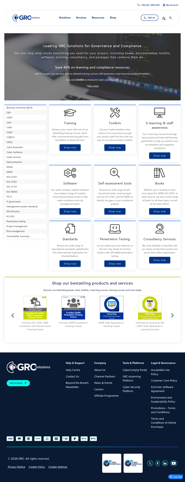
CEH (9, 112)
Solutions (65, 17)
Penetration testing (16, 221)
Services (81, 17)
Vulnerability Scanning (18, 236)
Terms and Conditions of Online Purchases (163, 423)
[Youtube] (173, 463)
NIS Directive (13, 211)
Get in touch (16, 383)
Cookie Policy (37, 467)
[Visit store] (163, 18)
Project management (17, 226)
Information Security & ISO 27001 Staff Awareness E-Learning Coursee (150, 326)
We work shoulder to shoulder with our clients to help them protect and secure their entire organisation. (159, 249)
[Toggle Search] (170, 18)
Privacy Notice (16, 467)
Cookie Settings (57, 467)
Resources (98, 17)
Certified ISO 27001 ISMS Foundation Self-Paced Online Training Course (35, 326)
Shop (113, 17)
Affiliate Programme (106, 395)
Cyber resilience (14, 152)
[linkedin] (165, 463)
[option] (35, 314)
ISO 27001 (12, 181)
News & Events (103, 383)
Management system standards (22, 206)
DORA (10, 166)
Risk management (16, 231)
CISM (9, 127)
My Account (172, 5)
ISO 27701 (12, 186)
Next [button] (172, 315)
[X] (150, 463)
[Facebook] (157, 463)
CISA (9, 122)
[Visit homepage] (26, 17)
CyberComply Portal (135, 370)
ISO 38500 (12, 191)
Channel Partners (104, 376)
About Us (99, 370)
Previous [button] (12, 315)
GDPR (9, 171)
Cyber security (14, 156)
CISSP (9, 132)
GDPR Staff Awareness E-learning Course (111, 324)
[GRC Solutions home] (34, 367)
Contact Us (72, 376)
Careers (98, 389)
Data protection (14, 161)
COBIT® (11, 137)
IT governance (14, 201)
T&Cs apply (93, 85)
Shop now (70, 147)
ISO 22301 (12, 176)
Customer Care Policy (164, 380)
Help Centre (73, 370)
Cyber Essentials (15, 147)
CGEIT (9, 117)
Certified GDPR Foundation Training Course (73, 324)
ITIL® (9, 196)
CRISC (10, 142)
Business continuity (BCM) (20, 107)
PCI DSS (11, 216)
